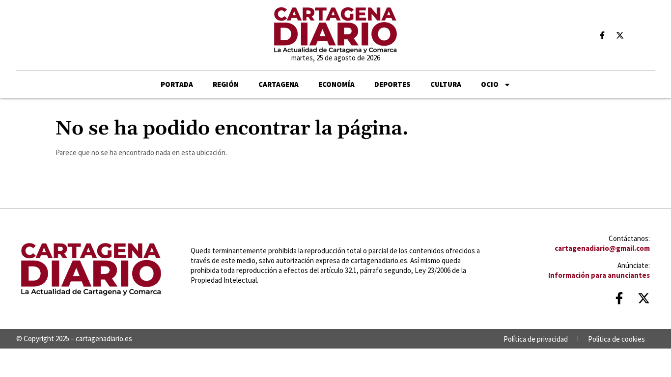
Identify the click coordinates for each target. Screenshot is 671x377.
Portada (177, 84)
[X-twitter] (620, 35)
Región (226, 84)
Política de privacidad (535, 339)
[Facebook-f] (602, 35)
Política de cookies (616, 339)
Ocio (490, 84)
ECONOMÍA (336, 84)
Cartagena (278, 84)
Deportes (392, 84)
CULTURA (445, 84)
